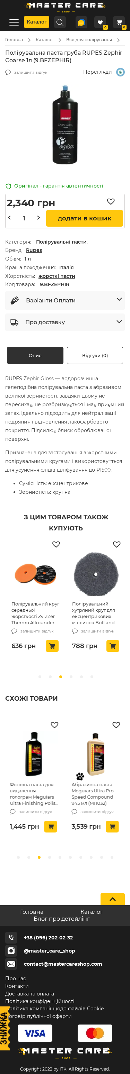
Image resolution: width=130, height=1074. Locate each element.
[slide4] (60, 857)
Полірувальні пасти (61, 242)
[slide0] (18, 857)
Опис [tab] (35, 355)
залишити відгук (30, 72)
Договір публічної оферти (38, 1016)
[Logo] (65, 13)
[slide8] (101, 857)
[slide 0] (39, 676)
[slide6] (80, 857)
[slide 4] (81, 676)
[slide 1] (50, 676)
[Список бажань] (100, 22)
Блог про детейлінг (62, 919)
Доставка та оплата (29, 994)
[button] (112, 202)
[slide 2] (60, 676)
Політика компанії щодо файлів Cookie (54, 1008)
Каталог (37, 22)
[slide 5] (91, 676)
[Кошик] (119, 22)
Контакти (17, 986)
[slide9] (112, 857)
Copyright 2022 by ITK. (44, 1069)
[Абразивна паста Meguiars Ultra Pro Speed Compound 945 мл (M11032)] (95, 755)
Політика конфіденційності (40, 1001)
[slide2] (39, 857)
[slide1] (28, 857)
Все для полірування (89, 39)
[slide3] (49, 857)
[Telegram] (81, 22)
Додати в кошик (84, 218)
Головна (14, 39)
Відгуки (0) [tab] (95, 355)
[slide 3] (71, 676)
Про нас (15, 978)
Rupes (34, 250)
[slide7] (91, 857)
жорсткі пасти (56, 276)
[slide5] (70, 857)
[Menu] (14, 22)
